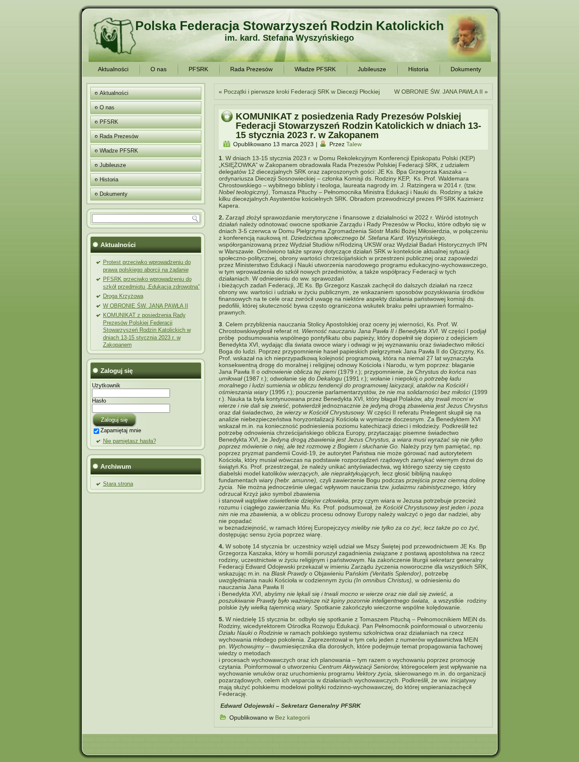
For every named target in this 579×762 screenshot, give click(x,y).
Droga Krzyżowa (123, 296)
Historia (418, 69)
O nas (158, 69)
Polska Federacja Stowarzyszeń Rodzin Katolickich (289, 26)
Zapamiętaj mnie (120, 430)
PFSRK (198, 69)
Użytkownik (106, 385)
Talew (354, 144)
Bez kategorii (292, 717)
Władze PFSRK (315, 69)
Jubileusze (372, 69)
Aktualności (113, 69)
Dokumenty (466, 69)
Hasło (99, 401)
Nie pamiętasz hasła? (129, 441)
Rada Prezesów (251, 69)
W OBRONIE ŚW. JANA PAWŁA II (145, 306)
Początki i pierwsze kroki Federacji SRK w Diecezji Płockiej (302, 91)
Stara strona (118, 484)
